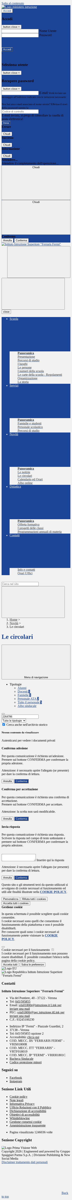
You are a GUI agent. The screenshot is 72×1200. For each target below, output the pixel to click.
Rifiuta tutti (34, 899)
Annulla (7, 240)
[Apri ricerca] (38, 262)
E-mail (43, 92)
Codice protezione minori (26, 1062)
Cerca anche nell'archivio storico (26, 724)
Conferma (21, 240)
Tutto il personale (30, 702)
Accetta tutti (16, 903)
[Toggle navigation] (33, 294)
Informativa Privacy (22, 1104)
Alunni (22, 688)
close (6, 311)
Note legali (16, 1100)
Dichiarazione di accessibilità (28, 1111)
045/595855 (22, 1001)
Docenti (24, 691)
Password (45, 35)
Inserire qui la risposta (50, 860)
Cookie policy (18, 1096)
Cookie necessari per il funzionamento (26, 949)
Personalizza (10, 899)
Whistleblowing (20, 1118)
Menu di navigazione (36, 677)
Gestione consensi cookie (26, 1121)
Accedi (7, 10)
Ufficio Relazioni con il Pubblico (30, 1107)
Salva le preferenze (32, 964)
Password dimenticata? (16, 42)
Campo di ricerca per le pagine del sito (26, 580)
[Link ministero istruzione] (19, 7)
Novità (14, 623)
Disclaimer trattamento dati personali (25, 1162)
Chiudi (6, 133)
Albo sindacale (27, 706)
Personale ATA (28, 698)
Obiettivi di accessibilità (25, 1114)
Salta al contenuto (13, 3)
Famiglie (24, 695)
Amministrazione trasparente (28, 1125)
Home (13, 619)
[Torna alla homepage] (36, 244)
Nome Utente (47, 31)
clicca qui (33, 1037)
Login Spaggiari (38, 107)
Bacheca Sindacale (21, 1058)
